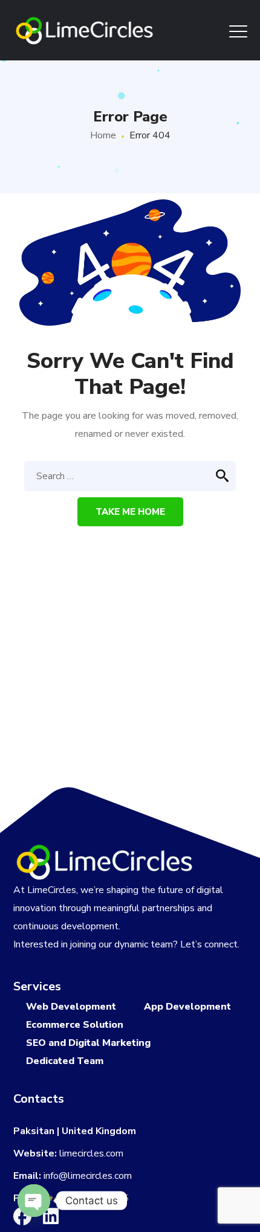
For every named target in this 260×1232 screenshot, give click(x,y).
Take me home (130, 512)
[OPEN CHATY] (34, 1200)
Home (103, 135)
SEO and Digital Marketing (88, 1043)
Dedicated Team (64, 1061)
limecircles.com (91, 1153)
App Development (187, 1007)
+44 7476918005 (88, 1198)
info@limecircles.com (88, 1175)
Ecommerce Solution (74, 1025)
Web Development (71, 1007)
